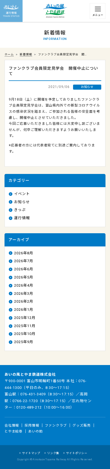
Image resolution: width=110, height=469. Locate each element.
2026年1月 (23, 309)
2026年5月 (23, 277)
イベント (22, 194)
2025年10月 (25, 334)
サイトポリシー (76, 453)
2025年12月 (25, 318)
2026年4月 (23, 285)
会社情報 (12, 425)
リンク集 (53, 453)
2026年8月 (23, 253)
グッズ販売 (81, 425)
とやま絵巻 (14, 431)
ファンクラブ (56, 425)
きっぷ (20, 210)
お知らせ (22, 202)
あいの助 (35, 431)
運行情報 (22, 218)
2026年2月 (23, 301)
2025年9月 (23, 342)
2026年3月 (23, 293)
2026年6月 (23, 269)
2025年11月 (25, 326)
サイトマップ (31, 453)
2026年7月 (23, 261)
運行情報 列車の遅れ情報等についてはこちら (11, 11)
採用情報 (32, 425)
